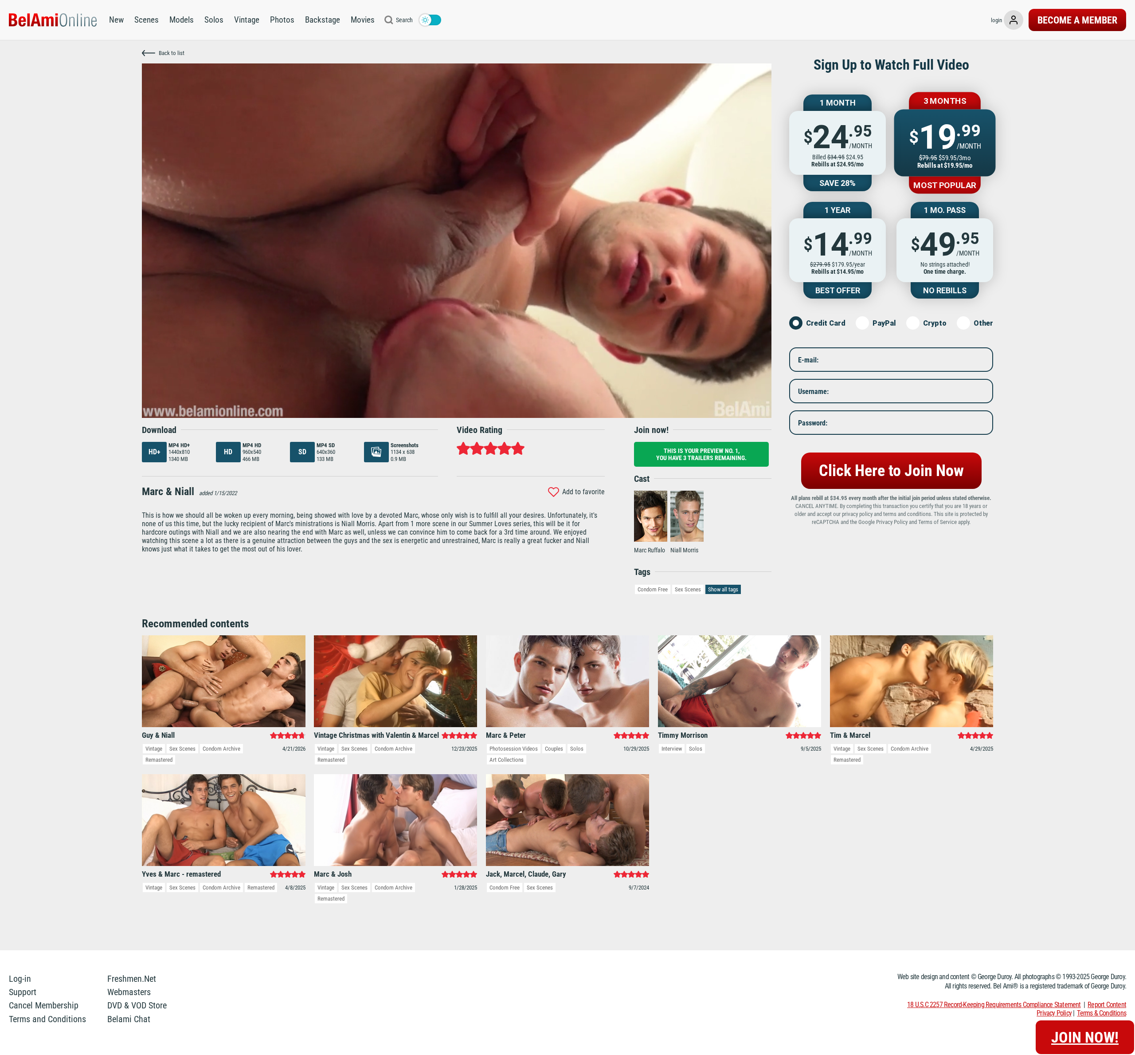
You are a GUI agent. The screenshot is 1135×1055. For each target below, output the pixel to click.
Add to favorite (583, 492)
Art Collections (506, 759)
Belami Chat (128, 1019)
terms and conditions (907, 514)
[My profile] (1013, 20)
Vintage (246, 20)
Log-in (20, 978)
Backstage (322, 20)
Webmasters (129, 992)
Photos (282, 20)
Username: (813, 391)
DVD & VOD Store (137, 1005)
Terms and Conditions (47, 1019)
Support (22, 992)
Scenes (146, 20)
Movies (363, 20)
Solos (213, 20)
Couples (554, 748)
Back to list (171, 53)
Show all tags (723, 589)
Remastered (158, 759)
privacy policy (857, 514)
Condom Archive (221, 748)
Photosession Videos (513, 748)
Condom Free (653, 589)
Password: (812, 422)
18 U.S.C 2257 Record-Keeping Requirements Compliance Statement (993, 1004)
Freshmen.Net (131, 978)
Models (181, 20)
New (116, 20)
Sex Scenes (688, 589)
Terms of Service (937, 522)
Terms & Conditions (1101, 1013)
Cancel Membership (43, 1005)
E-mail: (808, 359)
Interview (671, 748)
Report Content (1107, 1004)
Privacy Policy (892, 522)
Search (404, 20)
